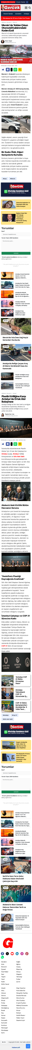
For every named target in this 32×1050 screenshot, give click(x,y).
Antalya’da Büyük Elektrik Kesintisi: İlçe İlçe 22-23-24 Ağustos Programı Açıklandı (22, 294)
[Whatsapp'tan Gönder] (15, 69)
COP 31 (26, 616)
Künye (18, 1010)
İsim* (3, 231)
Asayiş (18, 967)
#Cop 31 (14, 715)
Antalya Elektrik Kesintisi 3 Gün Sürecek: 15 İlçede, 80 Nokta (22, 303)
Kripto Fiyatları (21, 1003)
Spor (2, 974)
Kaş (2, 1013)
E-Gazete (18, 2)
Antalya (4, 454)
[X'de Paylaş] (12, 69)
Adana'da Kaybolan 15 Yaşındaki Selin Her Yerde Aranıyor (22, 917)
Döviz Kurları (20, 998)
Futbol (18, 979)
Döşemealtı (5, 998)
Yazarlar (23, 2)
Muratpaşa (4, 1030)
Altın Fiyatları (20, 1000)
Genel (14, 393)
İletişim (18, 1013)
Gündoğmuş (5, 1008)
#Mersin (12, 178)
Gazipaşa (4, 1005)
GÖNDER (16, 253)
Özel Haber (4, 972)
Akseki (3, 988)
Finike (3, 1003)
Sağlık (18, 962)
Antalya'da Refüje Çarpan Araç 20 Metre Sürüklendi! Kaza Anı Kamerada (15, 366)
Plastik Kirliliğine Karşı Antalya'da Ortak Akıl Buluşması (22, 376)
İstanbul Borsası (21, 995)
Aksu (2, 990)
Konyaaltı (4, 1020)
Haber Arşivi (20, 1018)
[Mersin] (16, 326)
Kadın (3, 982)
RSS (4, 1042)
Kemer (3, 1015)
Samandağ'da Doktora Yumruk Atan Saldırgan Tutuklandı (22, 385)
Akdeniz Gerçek (6, 22)
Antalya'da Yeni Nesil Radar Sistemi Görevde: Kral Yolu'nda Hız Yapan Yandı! (22, 285)
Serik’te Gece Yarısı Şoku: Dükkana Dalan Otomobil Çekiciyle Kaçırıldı (15, 18)
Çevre (18, 982)
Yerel (3, 979)
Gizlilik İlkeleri (20, 1015)
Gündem (4, 962)
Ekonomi (4, 967)
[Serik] (16, 865)
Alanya (3, 993)
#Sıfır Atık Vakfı (8, 719)
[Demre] (16, 893)
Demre (3, 995)
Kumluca (4, 1025)
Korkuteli (4, 1023)
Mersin (15, 22)
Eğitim (18, 964)
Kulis (2, 964)
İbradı (3, 1010)
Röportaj (19, 969)
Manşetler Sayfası (22, 993)
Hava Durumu (20, 1008)
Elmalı (3, 1000)
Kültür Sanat (5, 984)
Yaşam (3, 977)
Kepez (3, 1018)
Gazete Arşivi (20, 1020)
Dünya (18, 972)
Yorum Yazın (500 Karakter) (10, 238)
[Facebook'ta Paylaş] (8, 69)
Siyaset (3, 969)
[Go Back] (28, 1046)
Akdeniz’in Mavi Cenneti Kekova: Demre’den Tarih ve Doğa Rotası (14, 907)
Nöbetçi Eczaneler (22, 1005)
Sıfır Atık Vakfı (19, 456)
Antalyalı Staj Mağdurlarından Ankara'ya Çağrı (20, 313)
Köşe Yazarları (21, 988)
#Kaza (5, 178)
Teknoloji (19, 977)
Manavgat (4, 1028)
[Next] (29, 18)
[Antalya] (16, 352)
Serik (3, 1033)
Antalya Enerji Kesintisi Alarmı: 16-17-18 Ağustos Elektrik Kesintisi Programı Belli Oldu (22, 276)
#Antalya (5, 715)
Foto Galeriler (20, 990)
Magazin (19, 974)
